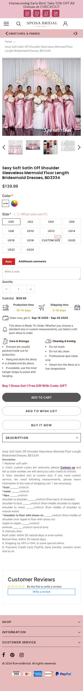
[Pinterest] (12, 654)
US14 (71, 231)
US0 (11, 221)
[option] (41, 96)
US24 (30, 249)
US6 (72, 221)
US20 (71, 240)
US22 (11, 249)
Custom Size (51, 240)
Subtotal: (8, 298)
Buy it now (41, 425)
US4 (51, 221)
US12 (51, 231)
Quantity (7, 281)
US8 (11, 231)
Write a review (41, 591)
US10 (30, 231)
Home (8, 41)
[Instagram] (21, 654)
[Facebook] (3, 654)
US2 (30, 221)
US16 (11, 240)
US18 (30, 240)
